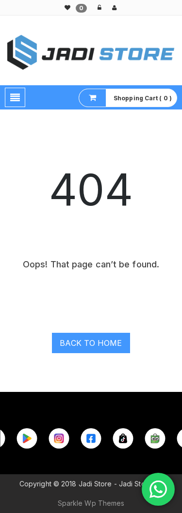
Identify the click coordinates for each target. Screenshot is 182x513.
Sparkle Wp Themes (91, 503)
